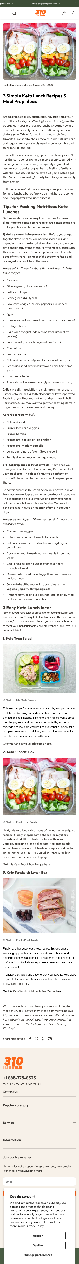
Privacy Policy (34, 1226)
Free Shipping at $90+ (40, 3)
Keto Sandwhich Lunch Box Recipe (34, 991)
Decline (38, 1245)
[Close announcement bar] (75, 3)
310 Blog (34, 1019)
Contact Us (10, 1091)
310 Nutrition (57, 1019)
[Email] (50, 1039)
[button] (5, 13)
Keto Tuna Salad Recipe (29, 743)
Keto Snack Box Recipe (29, 864)
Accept (38, 1235)
